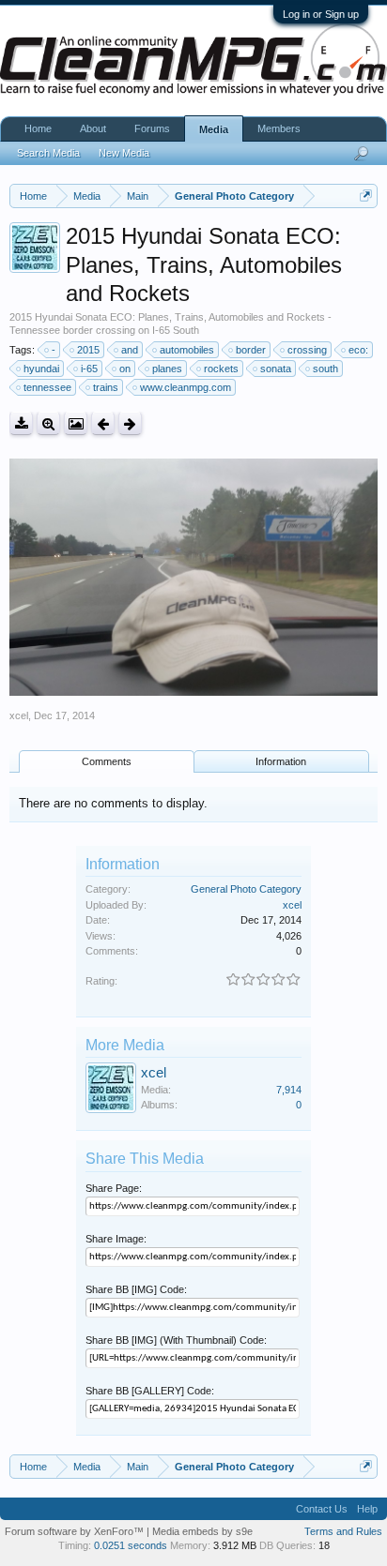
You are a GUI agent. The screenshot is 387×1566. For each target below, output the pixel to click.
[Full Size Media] (48, 423)
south (325, 368)
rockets (221, 368)
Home (38, 128)
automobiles (187, 349)
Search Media (48, 152)
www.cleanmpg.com (185, 387)
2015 (88, 349)
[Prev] (103, 423)
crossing (307, 349)
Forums (152, 128)
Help (367, 1508)
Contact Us (322, 1508)
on (125, 368)
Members (279, 128)
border (251, 349)
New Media (124, 152)
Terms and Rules (343, 1531)
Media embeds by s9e (202, 1531)
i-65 (89, 368)
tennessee (47, 387)
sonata (275, 368)
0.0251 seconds (130, 1545)
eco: (358, 349)
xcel (18, 715)
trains (105, 387)
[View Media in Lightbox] (75, 423)
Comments (107, 761)
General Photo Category (246, 889)
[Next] (130, 423)
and (129, 349)
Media (213, 129)
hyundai (41, 368)
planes (167, 368)
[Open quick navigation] (366, 195)
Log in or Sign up (321, 14)
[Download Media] (21, 423)
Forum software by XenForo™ (76, 1531)
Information (280, 761)
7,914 (289, 1089)
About (93, 128)
